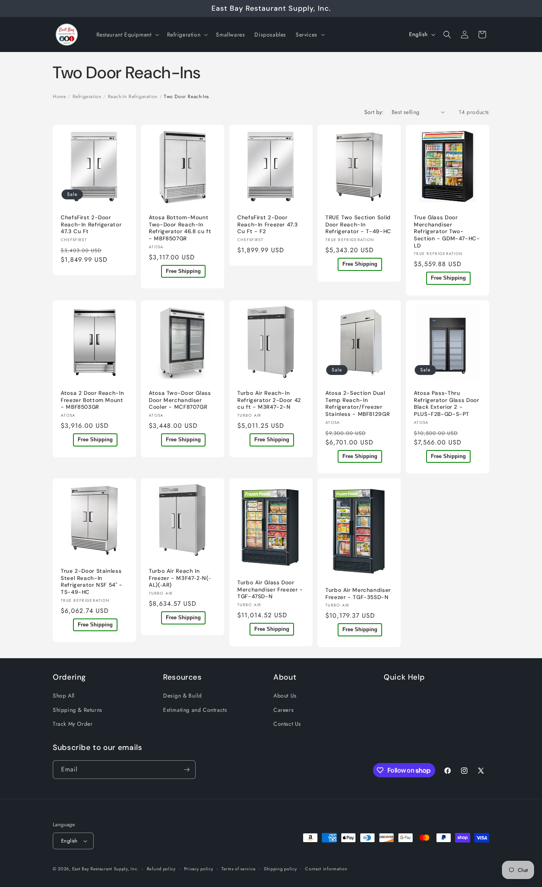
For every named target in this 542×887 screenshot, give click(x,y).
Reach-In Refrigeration (133, 96)
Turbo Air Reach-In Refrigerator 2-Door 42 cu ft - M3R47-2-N (269, 400)
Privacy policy (198, 868)
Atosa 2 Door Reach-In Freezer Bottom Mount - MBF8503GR (92, 400)
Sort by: (374, 112)
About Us (285, 696)
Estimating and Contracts (195, 709)
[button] (127, 34)
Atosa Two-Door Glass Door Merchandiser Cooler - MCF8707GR (180, 400)
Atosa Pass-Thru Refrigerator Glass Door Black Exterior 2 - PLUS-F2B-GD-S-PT (446, 403)
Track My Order (72, 724)
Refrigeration (87, 96)
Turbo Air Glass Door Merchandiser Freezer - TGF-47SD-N (270, 589)
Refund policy (161, 868)
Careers (283, 709)
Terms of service (238, 868)
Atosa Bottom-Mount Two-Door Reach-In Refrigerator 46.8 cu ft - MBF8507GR (180, 228)
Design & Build (182, 696)
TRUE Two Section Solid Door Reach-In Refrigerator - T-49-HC (358, 224)
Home (59, 96)
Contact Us (287, 724)
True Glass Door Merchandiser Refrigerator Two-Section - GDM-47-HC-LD (447, 231)
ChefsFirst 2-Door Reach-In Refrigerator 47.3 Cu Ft (91, 224)
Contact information (326, 868)
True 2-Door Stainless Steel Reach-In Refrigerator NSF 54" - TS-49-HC (92, 581)
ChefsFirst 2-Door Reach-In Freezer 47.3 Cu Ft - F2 (267, 224)
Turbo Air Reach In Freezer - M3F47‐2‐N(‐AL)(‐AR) (180, 578)
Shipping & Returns (77, 709)
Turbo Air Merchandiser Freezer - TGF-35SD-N (358, 594)
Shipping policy (280, 868)
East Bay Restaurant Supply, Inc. (105, 869)
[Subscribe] (186, 769)
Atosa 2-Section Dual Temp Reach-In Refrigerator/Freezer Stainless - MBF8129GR (357, 403)
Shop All (64, 696)
